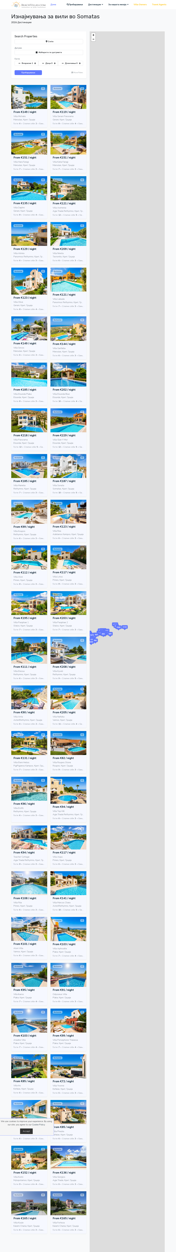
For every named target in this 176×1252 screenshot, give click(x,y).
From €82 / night (63, 758)
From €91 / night (63, 990)
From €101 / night (24, 944)
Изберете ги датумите (50, 52)
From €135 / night (24, 203)
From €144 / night (64, 344)
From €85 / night (24, 1081)
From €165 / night (24, 1218)
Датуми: (18, 48)
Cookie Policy (38, 1124)
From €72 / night (63, 1081)
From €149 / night (24, 112)
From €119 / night (64, 112)
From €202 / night (64, 390)
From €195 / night (24, 618)
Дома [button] (53, 4)
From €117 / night (64, 572)
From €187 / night (64, 481)
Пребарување (76, 4)
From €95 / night (24, 990)
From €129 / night (24, 249)
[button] (103, 637)
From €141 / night (64, 898)
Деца (49, 63)
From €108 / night (24, 898)
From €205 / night (64, 712)
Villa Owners (140, 4)
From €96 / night (24, 804)
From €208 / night (64, 667)
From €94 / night (63, 807)
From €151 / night (24, 157)
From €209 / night (64, 249)
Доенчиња (71, 63)
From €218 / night (24, 435)
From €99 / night (24, 527)
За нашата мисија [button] (117, 4)
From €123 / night (24, 298)
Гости (17, 59)
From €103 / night (64, 944)
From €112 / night (24, 572)
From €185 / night (24, 390)
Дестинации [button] (94, 4)
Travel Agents (159, 4)
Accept (26, 1131)
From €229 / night (64, 435)
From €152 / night (24, 1172)
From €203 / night (64, 618)
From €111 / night (24, 667)
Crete (50, 41)
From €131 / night (24, 758)
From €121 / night (64, 203)
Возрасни (27, 63)
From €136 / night (64, 1172)
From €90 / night (24, 712)
